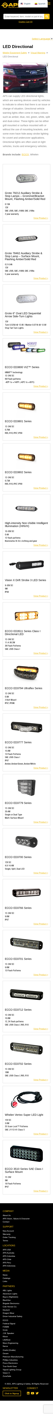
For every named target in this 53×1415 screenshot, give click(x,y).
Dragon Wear (8, 1313)
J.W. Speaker (8, 1333)
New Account (8, 1231)
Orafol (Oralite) (9, 1350)
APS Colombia (9, 1256)
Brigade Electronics (11, 1303)
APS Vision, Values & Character (16, 1219)
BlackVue (7, 1300)
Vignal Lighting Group (12, 1370)
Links (5, 1281)
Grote (5, 1330)
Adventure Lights (10, 1294)
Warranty (6, 1234)
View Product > (40, 218)
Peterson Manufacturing (13, 1357)
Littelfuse (6, 1340)
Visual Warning (38, 53)
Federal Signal (9, 1323)
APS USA (7, 1250)
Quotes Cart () (25, 22)
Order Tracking (9, 1237)
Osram (6, 1353)
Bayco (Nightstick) (10, 1297)
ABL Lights (7, 1290)
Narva (5, 1346)
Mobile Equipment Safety (15, 53)
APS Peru (7, 1263)
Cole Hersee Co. (10, 1307)
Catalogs (6, 1278)
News (5, 1275)
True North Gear (10, 1366)
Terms (5, 1240)
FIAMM (6, 1327)
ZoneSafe (7, 1376)
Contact (6, 1222)
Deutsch (6, 1310)
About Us (7, 1215)
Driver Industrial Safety (12, 1316)
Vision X (6, 1373)
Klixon (5, 1336)
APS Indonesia (9, 1266)
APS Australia (8, 1253)
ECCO (25, 154)
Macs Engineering (10, 1343)
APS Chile (7, 1259)
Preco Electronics (10, 1363)
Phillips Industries (10, 1360)
